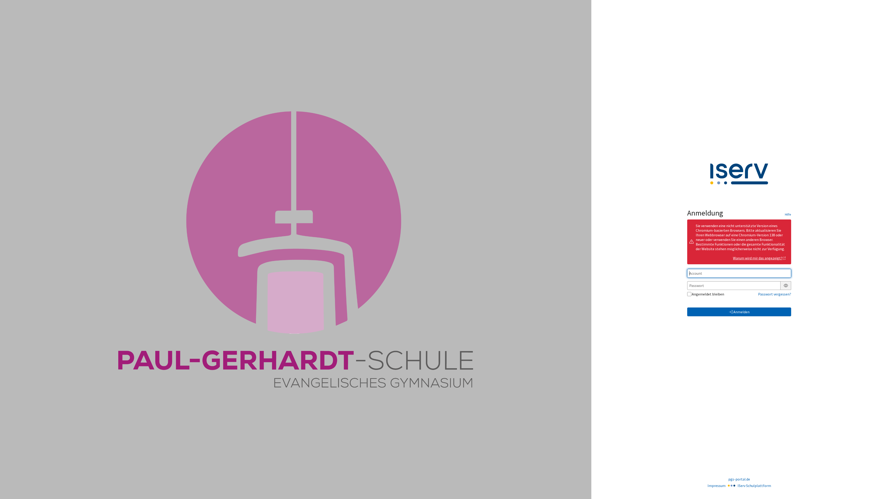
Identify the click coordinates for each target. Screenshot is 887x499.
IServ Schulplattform (754, 485)
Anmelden (741, 312)
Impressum (717, 485)
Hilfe (788, 214)
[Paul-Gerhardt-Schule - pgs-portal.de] (295, 249)
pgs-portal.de (739, 479)
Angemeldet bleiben (708, 294)
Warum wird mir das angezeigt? (757, 258)
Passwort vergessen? (774, 294)
